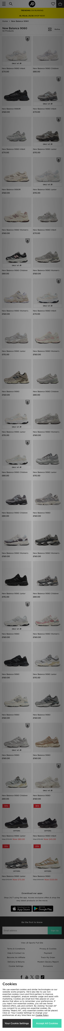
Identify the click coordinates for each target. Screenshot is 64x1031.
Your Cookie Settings (17, 1023)
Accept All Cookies (47, 1023)
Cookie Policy (42, 1015)
